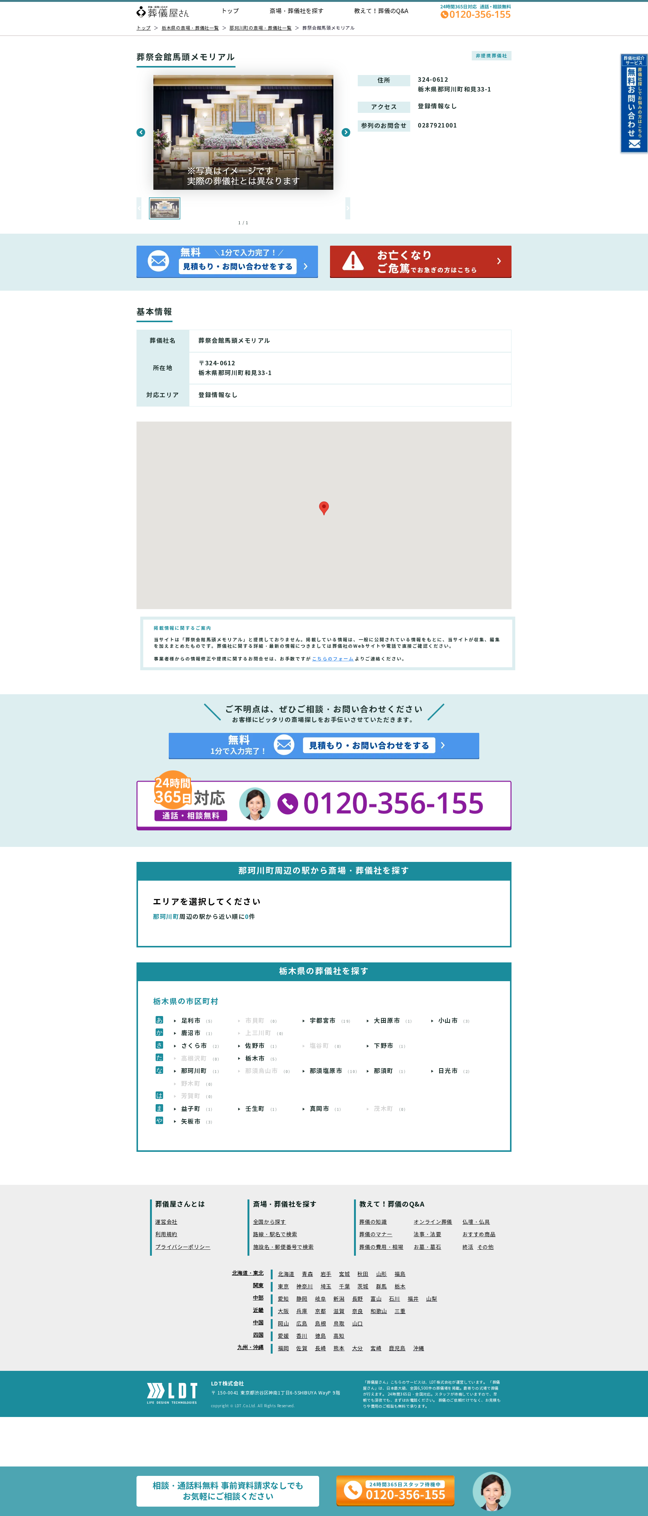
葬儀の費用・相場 (381, 1247)
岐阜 (320, 1299)
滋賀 (338, 1311)
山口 (357, 1324)
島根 (320, 1324)
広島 (301, 1324)
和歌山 (378, 1311)
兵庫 (301, 1311)
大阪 (283, 1311)
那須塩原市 (335, 1071)
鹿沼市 (198, 1033)
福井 (413, 1299)
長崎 (320, 1348)
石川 (394, 1299)
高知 (338, 1336)
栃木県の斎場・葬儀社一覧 (190, 28)
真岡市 (327, 1109)
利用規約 (166, 1234)
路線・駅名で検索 (275, 1234)
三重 (399, 1311)
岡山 (283, 1324)
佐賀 (301, 1348)
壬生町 (262, 1109)
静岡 (301, 1299)
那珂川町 (201, 1071)
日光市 (455, 1071)
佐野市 (262, 1046)
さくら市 (201, 1046)
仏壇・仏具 (476, 1222)
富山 (375, 1299)
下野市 (391, 1046)
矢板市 (198, 1122)
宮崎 (375, 1348)
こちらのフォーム (333, 659)
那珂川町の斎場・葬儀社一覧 (260, 28)
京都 (320, 1311)
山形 (381, 1274)
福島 (399, 1274)
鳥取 (338, 1324)
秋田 (362, 1274)
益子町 (198, 1109)
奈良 (357, 1311)
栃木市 (262, 1059)
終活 (467, 1247)
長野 (357, 1299)
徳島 (320, 1336)
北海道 (286, 1274)
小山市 (455, 1021)
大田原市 (394, 1021)
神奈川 (304, 1286)
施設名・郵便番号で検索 (283, 1247)
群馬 (381, 1286)
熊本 (338, 1348)
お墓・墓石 (427, 1247)
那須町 (391, 1071)
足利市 (198, 1021)
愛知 (283, 1299)
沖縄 (418, 1348)
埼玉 (326, 1286)
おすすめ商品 (478, 1234)
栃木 (399, 1286)
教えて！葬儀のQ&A (381, 11)
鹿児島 (397, 1348)
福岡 (283, 1348)
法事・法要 (427, 1234)
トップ (230, 11)
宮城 (344, 1274)
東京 (283, 1286)
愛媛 (283, 1336)
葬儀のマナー (375, 1234)
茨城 (362, 1286)
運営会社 (166, 1222)
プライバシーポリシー (182, 1247)
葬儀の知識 (373, 1222)
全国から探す (269, 1222)
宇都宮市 (331, 1021)
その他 (485, 1247)
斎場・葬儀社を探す (297, 11)
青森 (307, 1274)
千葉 (344, 1286)
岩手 (326, 1274)
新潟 (338, 1299)
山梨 (431, 1299)
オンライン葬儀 (433, 1222)
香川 (301, 1336)
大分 (357, 1348)
